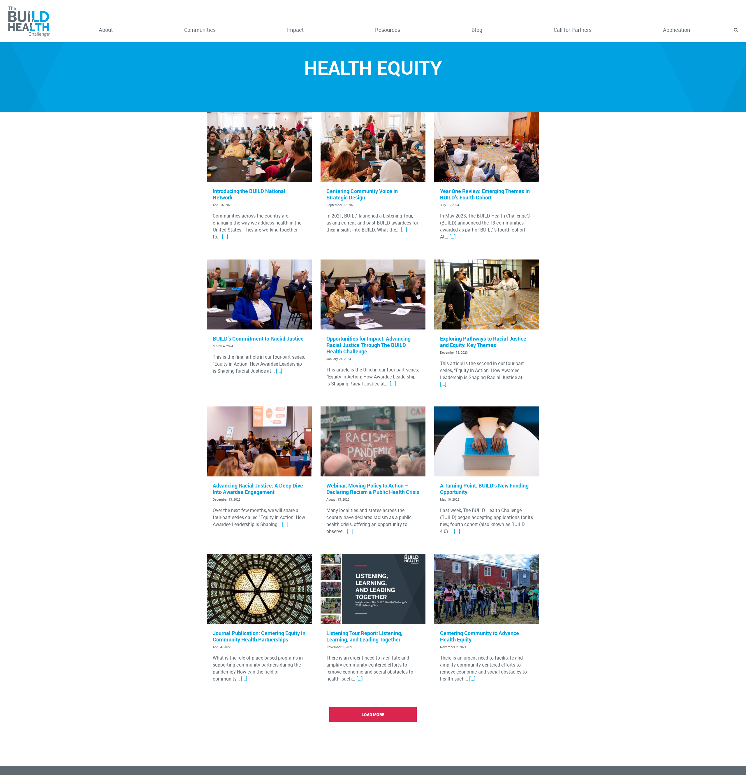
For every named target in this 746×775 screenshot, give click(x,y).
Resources (387, 29)
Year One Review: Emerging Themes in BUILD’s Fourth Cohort (485, 194)
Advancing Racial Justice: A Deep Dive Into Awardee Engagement (258, 488)
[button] (736, 29)
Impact (295, 29)
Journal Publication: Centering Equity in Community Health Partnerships (259, 636)
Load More (373, 714)
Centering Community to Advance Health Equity (479, 636)
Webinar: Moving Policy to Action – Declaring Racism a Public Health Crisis (372, 488)
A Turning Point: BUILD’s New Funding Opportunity (484, 488)
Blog (476, 29)
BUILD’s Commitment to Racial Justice (258, 338)
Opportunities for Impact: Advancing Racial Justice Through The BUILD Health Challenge (368, 345)
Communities (200, 29)
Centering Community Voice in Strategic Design (362, 194)
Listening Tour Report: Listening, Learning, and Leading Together (364, 636)
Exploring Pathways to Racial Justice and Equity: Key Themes (483, 341)
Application (676, 29)
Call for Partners (573, 29)
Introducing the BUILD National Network (249, 194)
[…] (225, 236)
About (106, 29)
